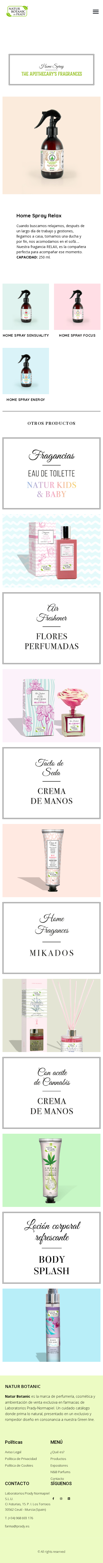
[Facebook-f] (53, 1498)
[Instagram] (61, 1498)
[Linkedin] (69, 1498)
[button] (95, 11)
